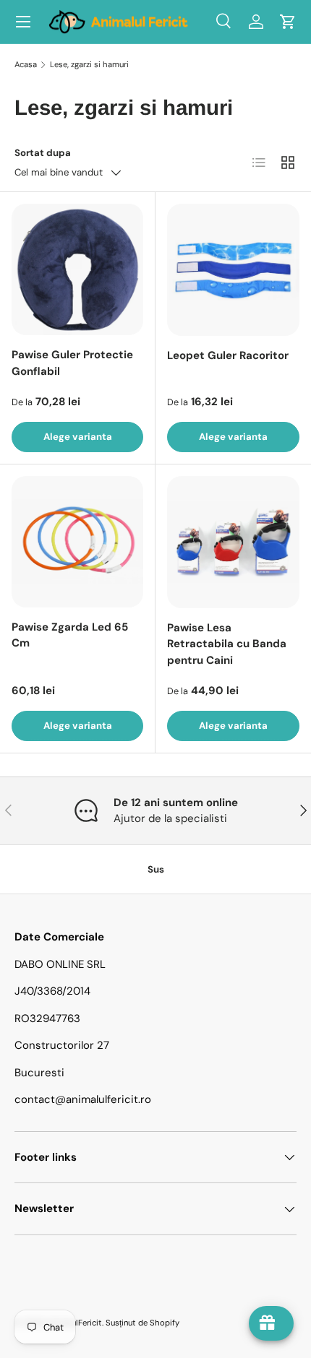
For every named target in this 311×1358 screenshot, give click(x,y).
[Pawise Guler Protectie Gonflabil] (77, 269)
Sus (156, 869)
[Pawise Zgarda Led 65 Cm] (77, 541)
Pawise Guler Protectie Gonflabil (72, 363)
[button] (288, 22)
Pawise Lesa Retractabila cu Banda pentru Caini (226, 643)
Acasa (25, 64)
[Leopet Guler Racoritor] (233, 270)
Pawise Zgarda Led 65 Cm (70, 635)
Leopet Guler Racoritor (228, 355)
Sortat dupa (42, 153)
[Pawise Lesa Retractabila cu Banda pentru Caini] (233, 542)
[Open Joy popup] (271, 1323)
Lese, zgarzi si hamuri (89, 64)
